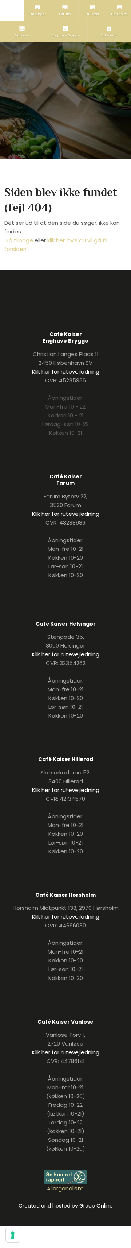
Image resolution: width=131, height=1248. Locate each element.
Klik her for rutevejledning (65, 371)
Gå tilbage (18, 240)
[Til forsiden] (66, 76)
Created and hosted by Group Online (66, 1205)
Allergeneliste (65, 1188)
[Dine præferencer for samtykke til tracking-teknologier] (13, 1235)
